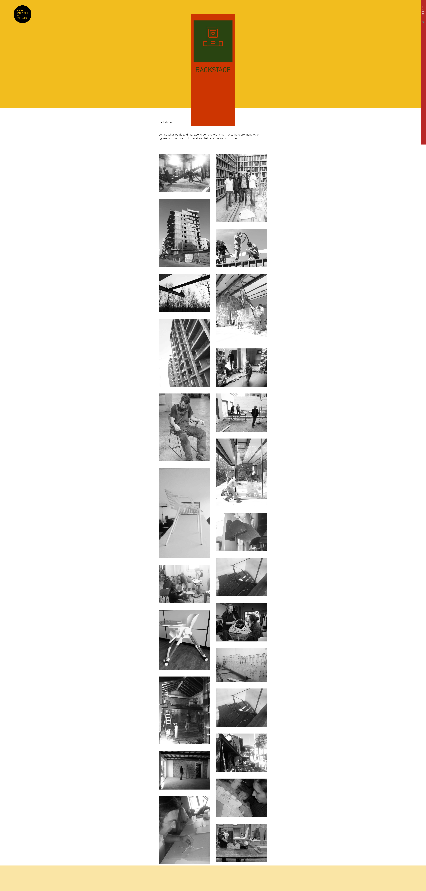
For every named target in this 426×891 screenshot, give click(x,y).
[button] (423, 11)
